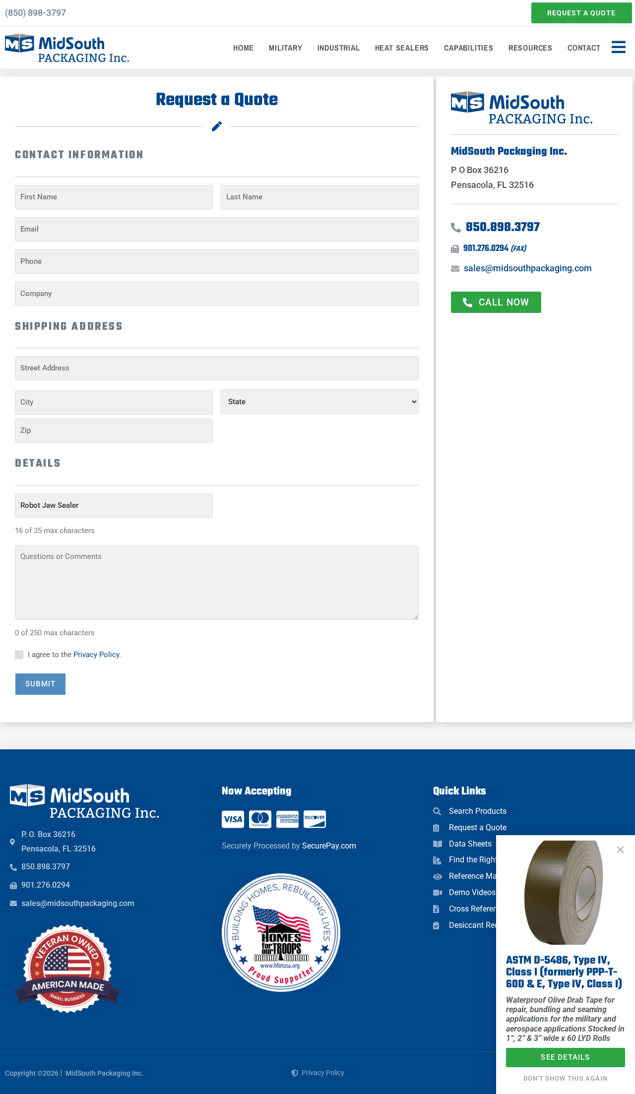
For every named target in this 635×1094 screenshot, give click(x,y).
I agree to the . (74, 654)
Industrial (339, 47)
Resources (530, 47)
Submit (40, 683)
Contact (584, 47)
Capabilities (469, 47)
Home (243, 47)
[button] (620, 849)
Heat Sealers (402, 47)
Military (285, 47)
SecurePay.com (329, 846)
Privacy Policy (96, 654)
